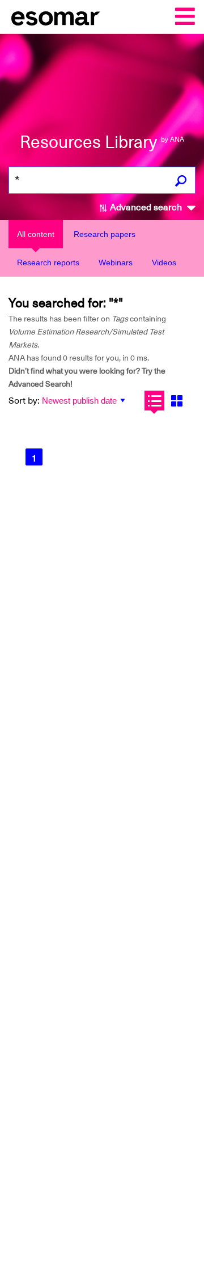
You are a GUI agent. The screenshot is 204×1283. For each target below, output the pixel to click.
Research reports (48, 262)
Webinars (116, 262)
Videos (164, 262)
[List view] (154, 400)
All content (35, 234)
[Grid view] (176, 400)
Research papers (104, 234)
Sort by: (24, 401)
